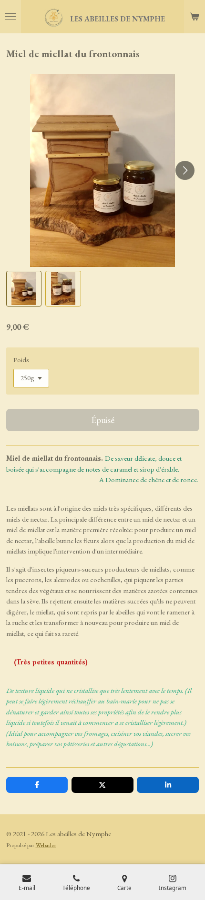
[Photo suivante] (185, 170)
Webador (46, 845)
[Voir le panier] (194, 16)
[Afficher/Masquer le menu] (10, 16)
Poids (21, 359)
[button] (24, 289)
